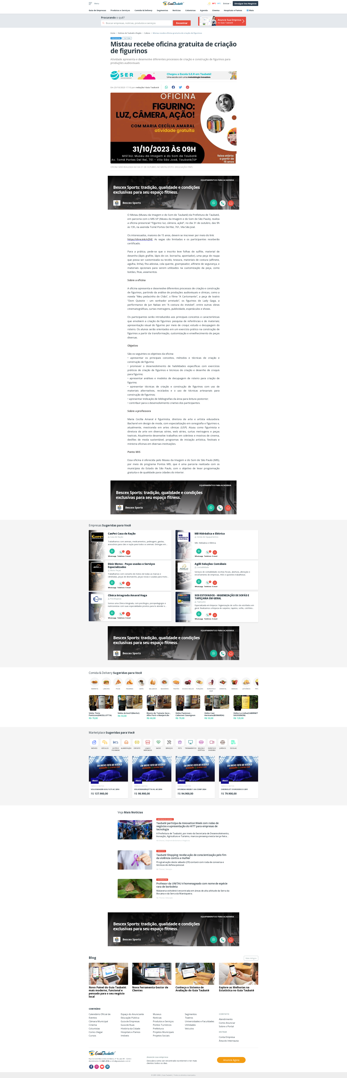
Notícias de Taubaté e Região (130, 33)
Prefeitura (158, 1028)
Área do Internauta (229, 1040)
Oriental (222, 689)
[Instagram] (96, 1066)
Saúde (158, 748)
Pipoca (258, 689)
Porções (199, 689)
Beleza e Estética (201, 749)
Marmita (94, 689)
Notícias (177, 10)
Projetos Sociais (161, 1035)
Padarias (129, 689)
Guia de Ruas (127, 1024)
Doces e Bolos (188, 689)
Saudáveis (164, 689)
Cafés (141, 689)
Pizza (118, 689)
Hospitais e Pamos (233, 10)
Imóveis (94, 748)
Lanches (106, 689)
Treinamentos (190, 748)
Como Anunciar (227, 1022)
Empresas (97, 10)
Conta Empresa (227, 1037)
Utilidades (190, 1024)
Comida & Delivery (143, 10)
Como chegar (96, 1032)
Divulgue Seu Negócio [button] (245, 3)
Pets (180, 748)
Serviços (169, 748)
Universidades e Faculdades (199, 1021)
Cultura (147, 33)
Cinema (215, 10)
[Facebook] (91, 1066)
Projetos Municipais (163, 1032)
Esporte (137, 748)
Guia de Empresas (130, 1021)
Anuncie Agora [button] (231, 1060)
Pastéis (176, 689)
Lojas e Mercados (148, 749)
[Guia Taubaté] (173, 3)
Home (112, 33)
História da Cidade (130, 1028)
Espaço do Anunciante (132, 1014)
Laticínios (246, 689)
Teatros (189, 1017)
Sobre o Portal (226, 1026)
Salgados (153, 689)
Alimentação (126, 748)
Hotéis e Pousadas (116, 749)
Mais (251, 10)
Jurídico (222, 748)
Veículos (104, 748)
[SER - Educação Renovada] (173, 75)
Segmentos (162, 10)
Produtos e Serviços (120, 10)
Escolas (233, 748)
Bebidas (234, 689)
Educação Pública (130, 1017)
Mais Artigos (251, 958)
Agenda (204, 10)
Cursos (92, 1035)
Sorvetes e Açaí (211, 690)
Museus (157, 1014)
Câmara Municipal (98, 1021)
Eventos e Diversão (212, 749)
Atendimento (226, 1019)
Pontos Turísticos (162, 1024)
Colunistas (190, 10)
